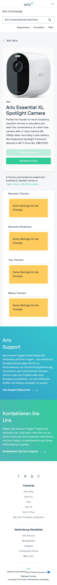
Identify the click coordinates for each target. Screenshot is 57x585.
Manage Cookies (28, 576)
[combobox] (28, 19)
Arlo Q (28, 507)
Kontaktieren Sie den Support (20, 451)
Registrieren (23, 27)
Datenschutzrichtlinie (16, 572)
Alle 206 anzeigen (30, 184)
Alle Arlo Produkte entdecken (28, 517)
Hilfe (50, 27)
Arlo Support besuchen (16, 390)
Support (28, 546)
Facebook (19, 476)
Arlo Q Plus (28, 512)
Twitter (25, 476)
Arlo (28, 502)
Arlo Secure (28, 536)
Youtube (32, 476)
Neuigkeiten (28, 541)
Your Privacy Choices (35, 572)
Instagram (38, 476)
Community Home (28, 551)
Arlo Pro (28, 497)
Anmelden (39, 27)
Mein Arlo (28, 556)
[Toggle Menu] (52, 4)
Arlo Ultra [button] (13, 184)
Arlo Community (12, 11)
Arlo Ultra (12, 41)
